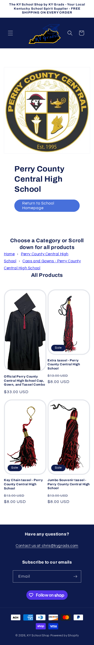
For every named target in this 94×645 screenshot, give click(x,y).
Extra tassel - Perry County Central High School (64, 364)
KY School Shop (38, 635)
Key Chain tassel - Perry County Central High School (23, 484)
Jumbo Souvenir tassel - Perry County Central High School (69, 484)
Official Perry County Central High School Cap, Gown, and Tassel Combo (24, 380)
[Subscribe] (75, 576)
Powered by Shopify (64, 635)
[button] (10, 33)
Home (9, 254)
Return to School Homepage (38, 205)
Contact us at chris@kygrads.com (47, 546)
